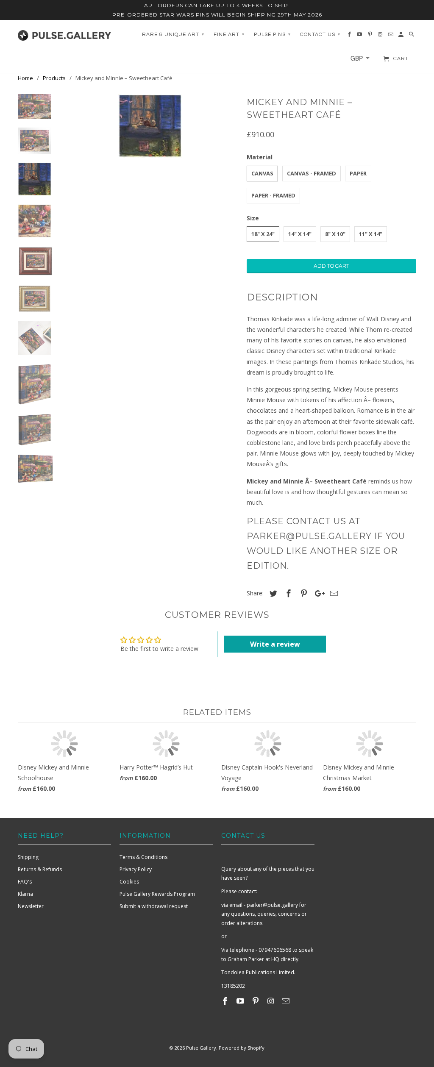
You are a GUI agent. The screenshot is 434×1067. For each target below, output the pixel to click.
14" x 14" (300, 234)
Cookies (129, 881)
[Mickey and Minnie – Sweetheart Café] (150, 126)
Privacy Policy (136, 869)
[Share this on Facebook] (287, 593)
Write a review (275, 644)
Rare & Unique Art (173, 34)
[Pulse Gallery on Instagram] (271, 1001)
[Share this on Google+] (317, 593)
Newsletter (31, 906)
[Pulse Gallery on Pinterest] (256, 1001)
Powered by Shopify (241, 1048)
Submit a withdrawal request (154, 906)
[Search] (412, 36)
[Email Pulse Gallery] (286, 1001)
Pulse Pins (272, 34)
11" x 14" (370, 234)
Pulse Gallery (201, 1048)
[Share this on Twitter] (272, 593)
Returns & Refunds (40, 869)
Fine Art (229, 34)
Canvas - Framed (311, 173)
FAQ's (25, 881)
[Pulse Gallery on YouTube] (241, 1001)
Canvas (262, 173)
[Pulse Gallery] (64, 33)
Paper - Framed (273, 195)
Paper (358, 173)
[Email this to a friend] (332, 593)
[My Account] (401, 36)
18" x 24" (263, 234)
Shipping (28, 857)
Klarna (25, 894)
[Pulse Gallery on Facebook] (226, 1001)
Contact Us (320, 34)
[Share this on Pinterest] (302, 593)
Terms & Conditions (143, 857)
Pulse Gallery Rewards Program (157, 894)
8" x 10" (335, 234)
